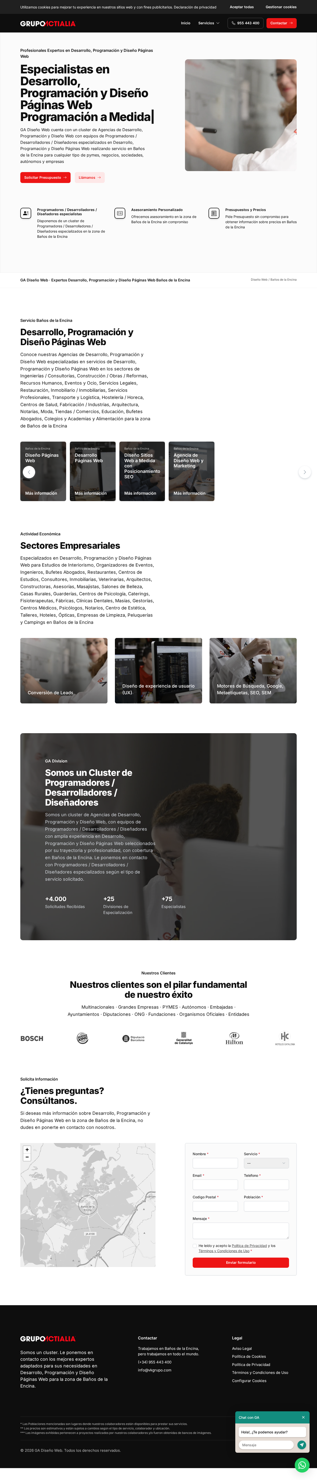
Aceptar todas (242, 7)
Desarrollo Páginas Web (89, 458)
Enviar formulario (241, 1262)
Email (198, 1175)
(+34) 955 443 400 (154, 1362)
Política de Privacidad (249, 1245)
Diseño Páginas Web (42, 458)
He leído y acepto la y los (237, 1248)
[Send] (301, 1445)
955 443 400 (248, 23)
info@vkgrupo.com (154, 1370)
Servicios (206, 23)
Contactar (278, 23)
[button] (305, 472)
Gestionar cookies (281, 7)
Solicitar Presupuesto (42, 177)
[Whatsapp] (302, 1465)
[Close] (303, 1417)
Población (253, 1197)
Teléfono (252, 1175)
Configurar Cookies (249, 1380)
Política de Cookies (249, 1356)
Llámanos (87, 177)
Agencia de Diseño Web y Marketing (189, 460)
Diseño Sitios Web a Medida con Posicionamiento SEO (142, 466)
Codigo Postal (206, 1197)
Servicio (252, 1154)
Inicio (185, 23)
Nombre (201, 1154)
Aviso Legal (242, 1348)
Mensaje (201, 1218)
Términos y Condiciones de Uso (224, 1251)
